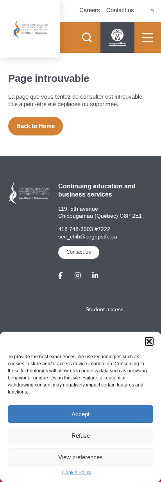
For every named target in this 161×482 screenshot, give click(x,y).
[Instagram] (77, 276)
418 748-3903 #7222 (84, 229)
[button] (149, 341)
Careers (89, 10)
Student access (104, 309)
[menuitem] (152, 11)
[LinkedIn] (95, 276)
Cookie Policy (76, 472)
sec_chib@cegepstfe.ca (87, 236)
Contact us (120, 10)
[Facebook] (60, 276)
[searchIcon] (86, 37)
